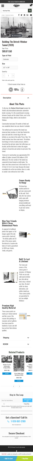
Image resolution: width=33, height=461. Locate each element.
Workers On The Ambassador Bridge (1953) (7, 366)
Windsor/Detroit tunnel (17, 108)
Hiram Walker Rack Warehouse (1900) (18, 374)
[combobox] (14, 10)
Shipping (6, 337)
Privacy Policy (26, 404)
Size (3, 63)
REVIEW (5, 344)
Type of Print (6, 55)
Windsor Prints (9, 15)
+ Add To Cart (8, 458)
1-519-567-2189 (17, 421)
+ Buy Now (24, 458)
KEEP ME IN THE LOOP (27, 400)
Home (3, 15)
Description (7, 97)
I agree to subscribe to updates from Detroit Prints (17, 404)
